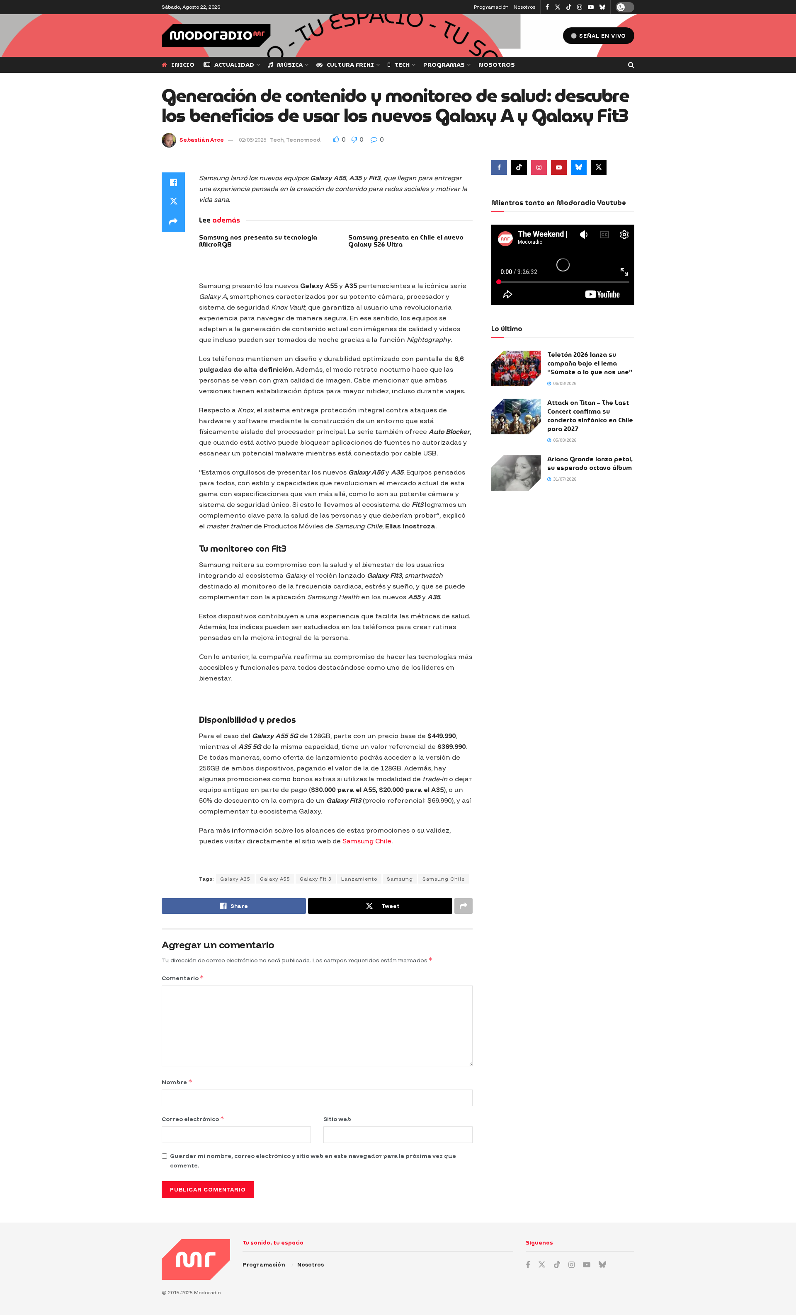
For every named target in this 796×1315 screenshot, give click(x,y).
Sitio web (337, 1119)
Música (290, 64)
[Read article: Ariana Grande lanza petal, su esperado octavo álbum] (516, 473)
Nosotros (524, 7)
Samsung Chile (366, 841)
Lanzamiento (359, 879)
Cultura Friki (350, 64)
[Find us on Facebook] (547, 7)
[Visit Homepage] (216, 35)
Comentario (183, 978)
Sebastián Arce (202, 139)
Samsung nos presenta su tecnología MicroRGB (258, 240)
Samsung (400, 879)
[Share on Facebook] (173, 182)
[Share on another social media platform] (173, 222)
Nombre (177, 1082)
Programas (444, 64)
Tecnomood (303, 139)
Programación (491, 7)
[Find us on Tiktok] (519, 167)
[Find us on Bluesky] (602, 7)
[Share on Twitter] (173, 202)
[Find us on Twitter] (558, 7)
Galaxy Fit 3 (316, 879)
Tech (402, 64)
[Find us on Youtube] (591, 7)
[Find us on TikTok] (568, 7)
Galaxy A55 (275, 879)
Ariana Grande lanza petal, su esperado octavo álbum (590, 463)
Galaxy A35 (235, 879)
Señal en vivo (602, 35)
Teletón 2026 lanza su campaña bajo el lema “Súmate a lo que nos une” (589, 363)
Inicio (182, 64)
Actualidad (234, 64)
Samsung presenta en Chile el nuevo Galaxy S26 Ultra (406, 240)
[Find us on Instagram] (579, 7)
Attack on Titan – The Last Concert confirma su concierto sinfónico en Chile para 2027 (590, 416)
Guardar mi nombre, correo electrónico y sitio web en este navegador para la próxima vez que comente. (313, 1160)
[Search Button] (631, 65)
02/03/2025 (252, 139)
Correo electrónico (193, 1119)
